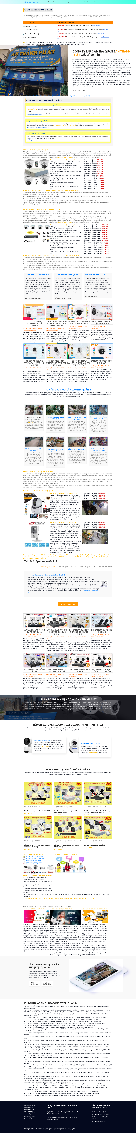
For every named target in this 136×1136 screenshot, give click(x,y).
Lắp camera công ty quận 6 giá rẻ (55, 450)
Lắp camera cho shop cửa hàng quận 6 (99, 450)
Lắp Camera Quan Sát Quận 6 (34, 856)
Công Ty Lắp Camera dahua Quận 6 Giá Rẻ (38, 127)
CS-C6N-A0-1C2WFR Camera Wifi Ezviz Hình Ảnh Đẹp (34, 363)
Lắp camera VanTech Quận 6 (34, 862)
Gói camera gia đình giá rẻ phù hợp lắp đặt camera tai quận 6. (97, 812)
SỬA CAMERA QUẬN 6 (90, 296)
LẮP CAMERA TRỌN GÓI (66, 2)
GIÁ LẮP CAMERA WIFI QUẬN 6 (63, 298)
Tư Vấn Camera (96, 2)
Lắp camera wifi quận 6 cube (93, 743)
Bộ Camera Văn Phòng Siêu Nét (34, 670)
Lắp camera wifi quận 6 (77, 449)
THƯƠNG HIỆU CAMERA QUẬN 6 (33, 298)
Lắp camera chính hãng (65, 96)
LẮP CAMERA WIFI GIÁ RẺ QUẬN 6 (66, 275)
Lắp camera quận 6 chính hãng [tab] (67, 567)
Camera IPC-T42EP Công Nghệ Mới (102, 362)
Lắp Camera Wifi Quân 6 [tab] (105, 567)
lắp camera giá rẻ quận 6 (99, 1121)
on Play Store (47, 983)
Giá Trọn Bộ (100, 33)
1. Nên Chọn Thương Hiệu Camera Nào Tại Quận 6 (42, 105)
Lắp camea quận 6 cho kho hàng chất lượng (66, 846)
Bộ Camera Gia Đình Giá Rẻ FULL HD (79, 670)
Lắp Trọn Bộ (96, 25)
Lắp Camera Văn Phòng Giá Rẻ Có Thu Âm (34, 631)
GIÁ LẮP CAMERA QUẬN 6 (79, 90)
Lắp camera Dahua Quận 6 (33, 864)
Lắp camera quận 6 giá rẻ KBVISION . (37, 811)
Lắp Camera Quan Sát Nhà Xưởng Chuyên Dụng (79, 632)
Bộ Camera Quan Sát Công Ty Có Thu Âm (101, 670)
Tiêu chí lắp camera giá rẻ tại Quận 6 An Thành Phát (47, 575)
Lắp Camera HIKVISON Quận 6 (35, 858)
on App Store (34, 983)
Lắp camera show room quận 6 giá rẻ (98, 418)
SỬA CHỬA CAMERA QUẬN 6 (95, 275)
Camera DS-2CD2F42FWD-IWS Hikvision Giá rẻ (79, 322)
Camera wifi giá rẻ (46, 743)
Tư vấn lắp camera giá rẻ (33, 140)
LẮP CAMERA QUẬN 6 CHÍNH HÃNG (37, 275)
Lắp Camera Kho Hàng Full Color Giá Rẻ (57, 670)
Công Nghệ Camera (52, 2)
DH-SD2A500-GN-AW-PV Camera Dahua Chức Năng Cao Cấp (57, 323)
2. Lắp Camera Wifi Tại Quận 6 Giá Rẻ (38, 121)
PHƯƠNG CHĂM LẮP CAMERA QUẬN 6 (37, 96)
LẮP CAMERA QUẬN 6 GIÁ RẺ (68, 604)
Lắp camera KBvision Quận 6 (34, 860)
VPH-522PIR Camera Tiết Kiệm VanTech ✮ (102, 322)
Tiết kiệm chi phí (53, 96)
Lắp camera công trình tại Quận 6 (33, 450)
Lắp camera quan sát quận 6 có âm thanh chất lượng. (37, 846)
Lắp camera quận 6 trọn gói (100, 1114)
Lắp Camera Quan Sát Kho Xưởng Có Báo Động (57, 632)
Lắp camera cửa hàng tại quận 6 (55, 418)
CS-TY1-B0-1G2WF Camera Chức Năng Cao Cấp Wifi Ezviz (79, 363)
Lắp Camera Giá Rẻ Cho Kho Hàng (101, 631)
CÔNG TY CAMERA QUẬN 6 (32, 2)
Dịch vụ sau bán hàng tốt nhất (81, 96)
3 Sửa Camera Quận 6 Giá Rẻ (36, 133)
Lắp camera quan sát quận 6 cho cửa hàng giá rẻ (66, 812)
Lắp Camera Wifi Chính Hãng (82, 2)
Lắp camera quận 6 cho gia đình (77, 418)
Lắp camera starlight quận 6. (94, 845)
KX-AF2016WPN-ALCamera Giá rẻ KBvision (34, 323)
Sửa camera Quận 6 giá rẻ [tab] (87, 567)
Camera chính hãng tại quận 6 (34, 114)
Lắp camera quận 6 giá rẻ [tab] (47, 567)
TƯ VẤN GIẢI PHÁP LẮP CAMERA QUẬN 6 (68, 389)
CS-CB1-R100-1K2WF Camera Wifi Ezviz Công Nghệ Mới (57, 363)
